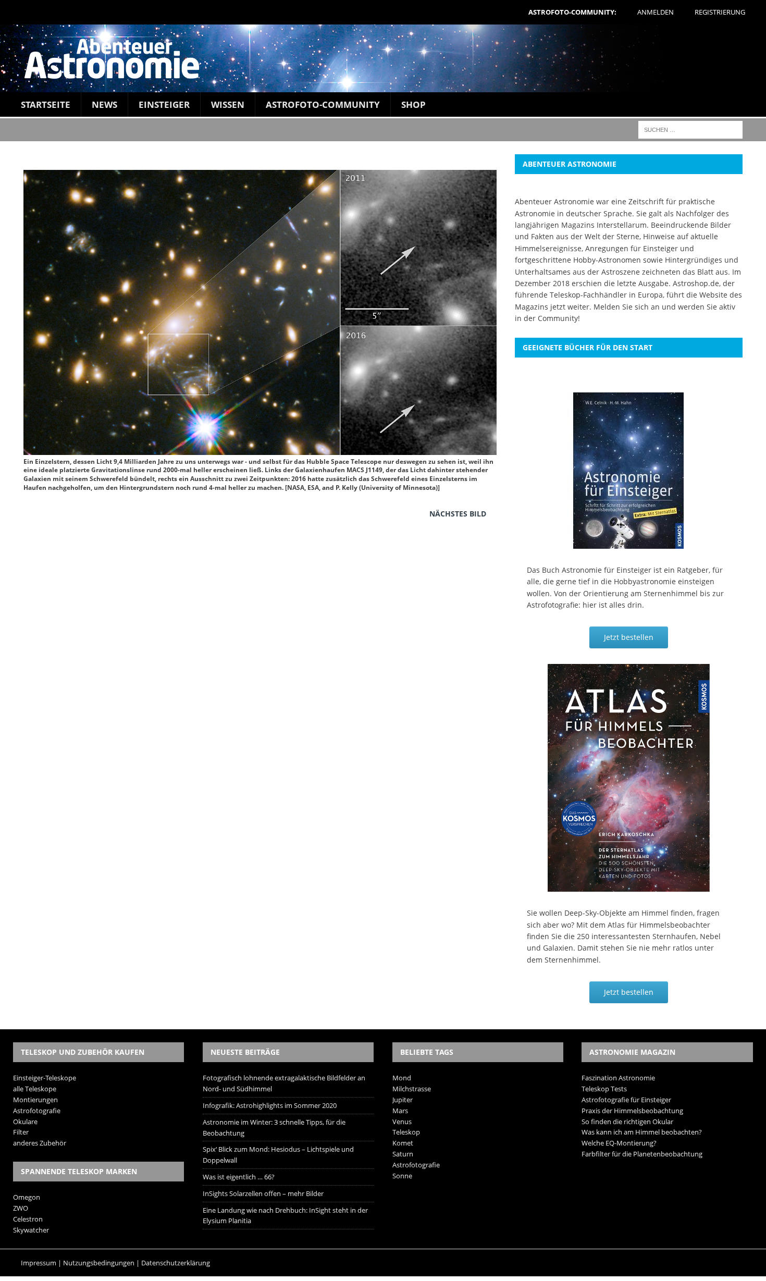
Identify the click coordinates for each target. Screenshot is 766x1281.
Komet (402, 1143)
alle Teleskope (34, 1088)
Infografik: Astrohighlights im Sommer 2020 (270, 1105)
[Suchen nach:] (690, 129)
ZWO (20, 1208)
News (104, 104)
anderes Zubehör (39, 1143)
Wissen (227, 104)
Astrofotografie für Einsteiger (626, 1099)
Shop (413, 104)
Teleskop (406, 1132)
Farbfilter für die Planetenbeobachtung (642, 1154)
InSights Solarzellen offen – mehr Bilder (263, 1193)
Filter (21, 1132)
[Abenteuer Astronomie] (383, 58)
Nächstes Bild (457, 514)
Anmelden (655, 12)
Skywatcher (31, 1230)
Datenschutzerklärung (175, 1262)
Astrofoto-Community (323, 104)
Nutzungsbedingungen (98, 1262)
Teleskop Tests (604, 1088)
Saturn (402, 1154)
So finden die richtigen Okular (627, 1121)
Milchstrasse (411, 1088)
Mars (400, 1110)
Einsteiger (164, 104)
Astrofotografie (36, 1110)
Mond (401, 1077)
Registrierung (720, 12)
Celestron (28, 1219)
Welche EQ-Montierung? (619, 1143)
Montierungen (35, 1099)
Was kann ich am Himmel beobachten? (642, 1132)
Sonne (402, 1175)
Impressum (38, 1262)
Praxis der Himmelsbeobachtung (632, 1110)
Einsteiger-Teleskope (44, 1077)
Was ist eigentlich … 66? (239, 1176)
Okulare (25, 1121)
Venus (402, 1121)
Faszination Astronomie (618, 1077)
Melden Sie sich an (627, 307)
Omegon (26, 1197)
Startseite (45, 104)
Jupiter (402, 1099)
